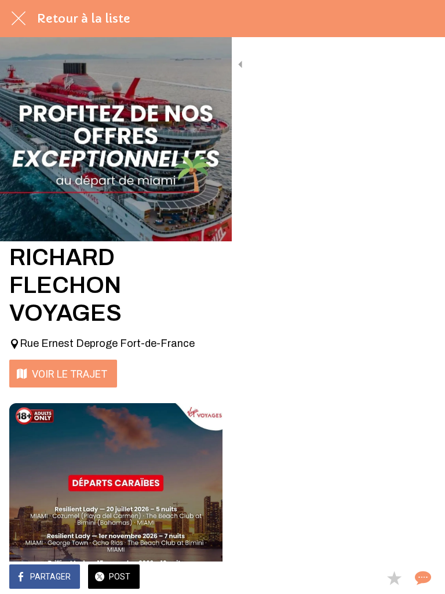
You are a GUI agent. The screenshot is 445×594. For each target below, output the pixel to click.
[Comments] (422, 578)
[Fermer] (18, 19)
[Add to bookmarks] (394, 578)
